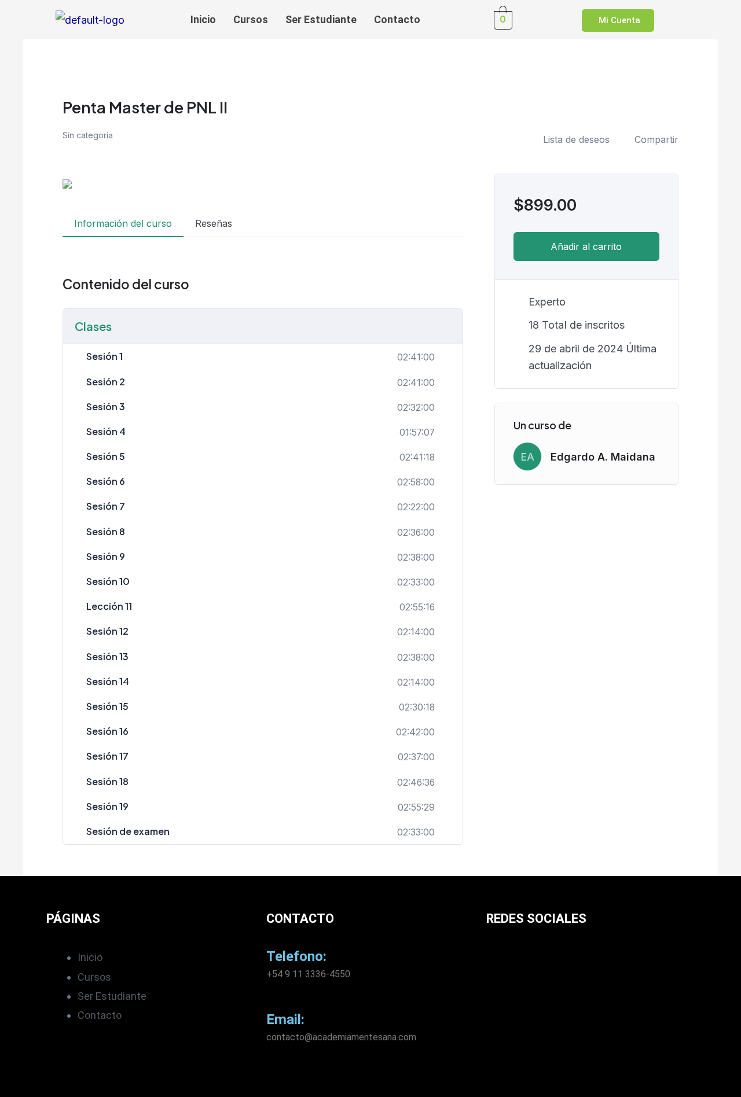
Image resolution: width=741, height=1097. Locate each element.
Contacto (397, 19)
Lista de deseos (576, 139)
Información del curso (123, 223)
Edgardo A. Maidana (603, 457)
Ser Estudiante (321, 19)
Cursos (250, 19)
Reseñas (213, 223)
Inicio (203, 19)
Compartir (656, 139)
